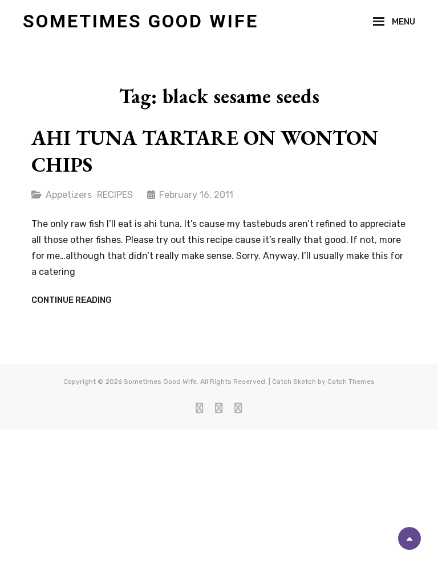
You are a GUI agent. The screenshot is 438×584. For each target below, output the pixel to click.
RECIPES (115, 194)
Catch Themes (351, 382)
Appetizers (69, 194)
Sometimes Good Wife (140, 21)
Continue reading (71, 300)
